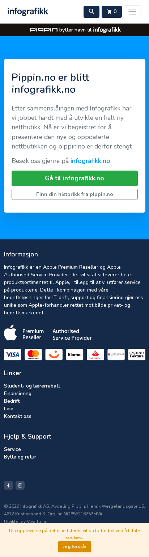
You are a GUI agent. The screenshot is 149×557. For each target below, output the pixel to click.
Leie (8, 408)
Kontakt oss (17, 416)
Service (12, 449)
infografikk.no (90, 160)
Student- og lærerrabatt (32, 385)
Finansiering (17, 393)
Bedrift (12, 401)
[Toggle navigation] (132, 11)
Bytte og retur (20, 456)
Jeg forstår (74, 546)
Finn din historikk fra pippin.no (74, 194)
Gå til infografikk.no (74, 178)
